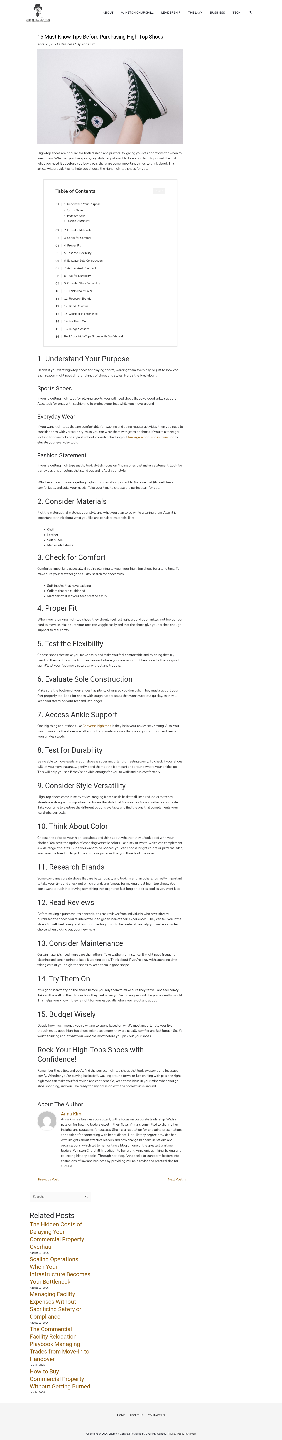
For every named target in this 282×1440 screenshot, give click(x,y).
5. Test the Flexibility (78, 253)
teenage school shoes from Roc (151, 437)
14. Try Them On (75, 321)
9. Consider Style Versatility (82, 283)
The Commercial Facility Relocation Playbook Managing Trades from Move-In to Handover (59, 1344)
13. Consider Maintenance (81, 314)
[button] (250, 13)
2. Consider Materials (77, 230)
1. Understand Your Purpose (82, 204)
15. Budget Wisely (76, 329)
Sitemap (191, 1434)
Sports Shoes (75, 210)
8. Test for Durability (77, 276)
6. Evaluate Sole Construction (83, 261)
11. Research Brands (77, 299)
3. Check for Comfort (77, 238)
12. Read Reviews (76, 306)
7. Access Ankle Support (80, 268)
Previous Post (46, 1179)
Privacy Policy (176, 1434)
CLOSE (159, 191)
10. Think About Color (78, 291)
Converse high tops (97, 726)
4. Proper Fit (72, 245)
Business (67, 44)
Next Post (177, 1179)
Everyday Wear (76, 216)
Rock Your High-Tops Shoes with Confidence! (93, 336)
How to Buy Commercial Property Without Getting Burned (60, 1379)
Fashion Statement (78, 221)
